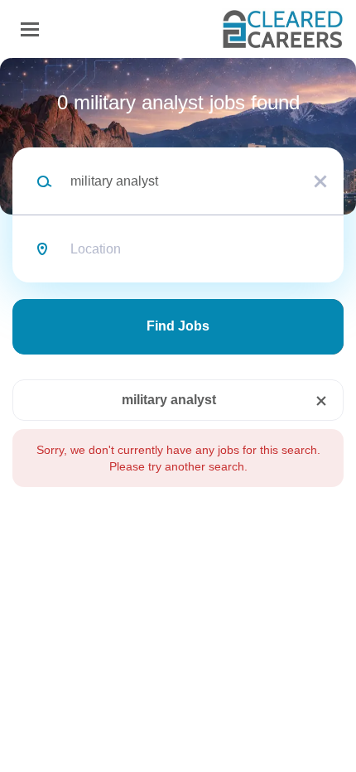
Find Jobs (178, 326)
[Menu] (30, 29)
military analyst (169, 400)
